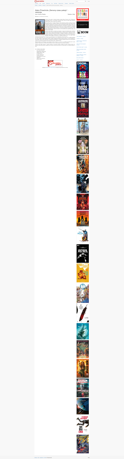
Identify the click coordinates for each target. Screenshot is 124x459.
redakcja (35, 457)
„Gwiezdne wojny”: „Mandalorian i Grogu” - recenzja (82, 41)
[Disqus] (55, 82)
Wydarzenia (48, 3)
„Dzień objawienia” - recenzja (81, 36)
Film (40, 3)
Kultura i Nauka (71, 3)
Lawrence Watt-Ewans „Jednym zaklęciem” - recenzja (81, 55)
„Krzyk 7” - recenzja (80, 59)
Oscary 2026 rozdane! (80, 57)
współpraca (41, 457)
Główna (36, 5)
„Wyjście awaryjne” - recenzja (81, 52)
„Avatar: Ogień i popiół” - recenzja (82, 47)
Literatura (36, 3)
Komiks (43, 3)
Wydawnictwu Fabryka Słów (50, 67)
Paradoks (66, 3)
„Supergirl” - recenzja (80, 38)
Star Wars (55, 3)
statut (38, 457)
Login (89, 1)
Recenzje (44, 5)
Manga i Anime (61, 3)
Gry (52, 3)
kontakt (45, 457)
